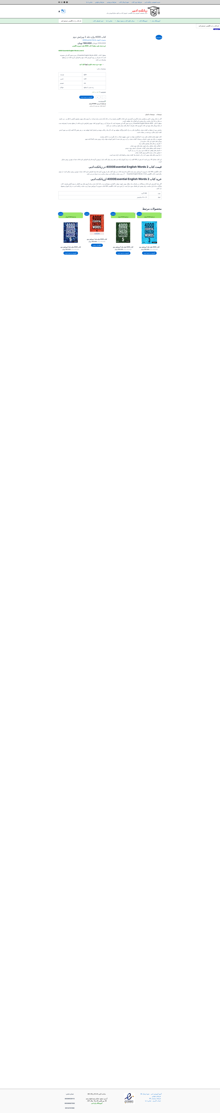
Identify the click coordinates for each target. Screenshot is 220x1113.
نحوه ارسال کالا (144, 1094)
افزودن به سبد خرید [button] (149, 253)
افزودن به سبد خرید (86, 97)
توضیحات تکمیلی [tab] (150, 114)
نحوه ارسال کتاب (124, 2)
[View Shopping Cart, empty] (63, 11)
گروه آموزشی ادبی (156, 1094)
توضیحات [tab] (159, 114)
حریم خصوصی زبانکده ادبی (152, 2)
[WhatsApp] (62, 2)
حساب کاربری (157, 1101)
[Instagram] (67, 2)
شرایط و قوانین (99, 2)
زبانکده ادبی (139, 10)
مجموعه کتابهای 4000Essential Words (94, 40)
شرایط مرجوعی (111, 2)
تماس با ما (89, 2)
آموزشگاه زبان (156, 21)
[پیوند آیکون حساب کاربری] (59, 11)
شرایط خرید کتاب (137, 2)
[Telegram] (64, 2)
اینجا (86, 64)
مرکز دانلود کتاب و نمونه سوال (125, 21)
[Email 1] (59, 2)
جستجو (217, 29)
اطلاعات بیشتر (97, 245)
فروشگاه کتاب (143, 21)
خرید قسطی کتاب (98, 21)
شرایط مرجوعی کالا (155, 1098)
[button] (151, 20)
